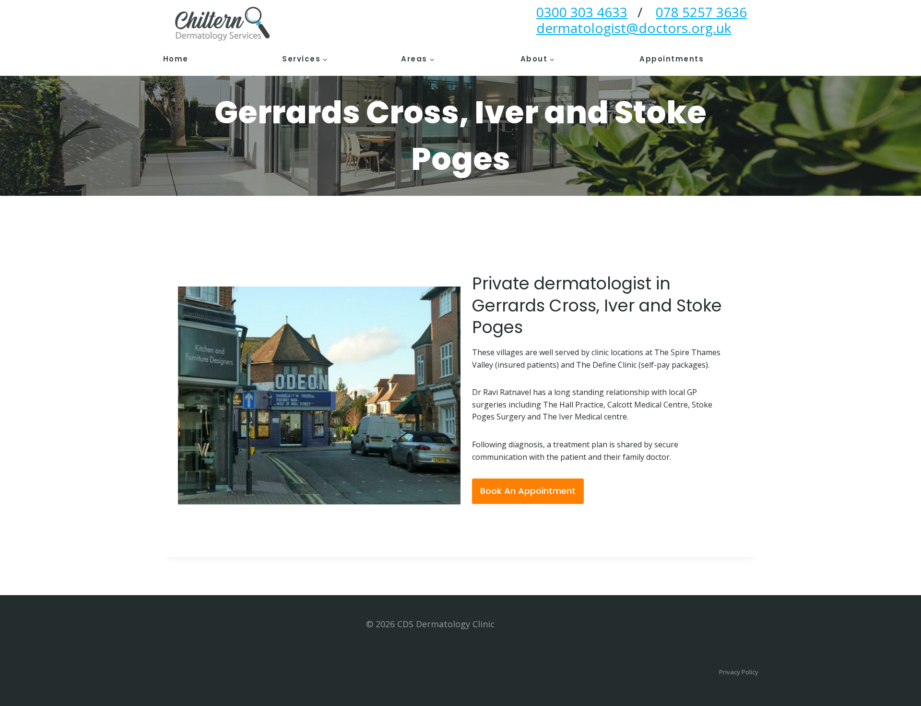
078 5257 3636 (701, 12)
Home (176, 59)
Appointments (671, 59)
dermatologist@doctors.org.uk (633, 28)
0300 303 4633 (581, 12)
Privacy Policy (738, 672)
